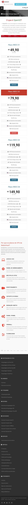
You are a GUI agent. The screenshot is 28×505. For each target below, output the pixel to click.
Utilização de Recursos (7, 462)
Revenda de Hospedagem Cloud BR (9, 411)
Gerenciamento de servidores (8, 440)
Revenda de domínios (6, 385)
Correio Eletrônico (5, 465)
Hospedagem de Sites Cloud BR (8, 368)
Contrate (14, 84)
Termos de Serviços (6, 454)
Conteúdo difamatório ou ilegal (8, 468)
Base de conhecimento (7, 486)
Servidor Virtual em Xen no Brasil (9, 428)
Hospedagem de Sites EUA (7, 362)
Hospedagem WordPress (7, 373)
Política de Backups (6, 460)
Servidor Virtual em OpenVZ (8, 420)
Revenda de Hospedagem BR (8, 408)
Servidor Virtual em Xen (7, 423)
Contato (3, 480)
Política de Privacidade (6, 457)
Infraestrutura (5, 451)
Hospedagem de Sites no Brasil (8, 365)
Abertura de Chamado (6, 488)
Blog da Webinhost (6, 491)
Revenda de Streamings (7, 397)
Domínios (4, 382)
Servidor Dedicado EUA (6, 431)
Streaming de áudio (6, 394)
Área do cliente (21, 4)
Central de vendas (9, 4)
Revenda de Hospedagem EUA (8, 405)
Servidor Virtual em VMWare (8, 425)
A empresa (4, 448)
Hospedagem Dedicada (7, 370)
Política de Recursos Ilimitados (8, 471)
